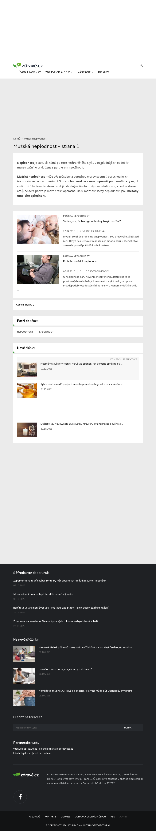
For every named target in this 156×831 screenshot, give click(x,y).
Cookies (65, 816)
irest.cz (37, 753)
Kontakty (50, 816)
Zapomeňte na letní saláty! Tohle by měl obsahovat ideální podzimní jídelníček (59, 580)
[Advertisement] (78, 105)
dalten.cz (48, 753)
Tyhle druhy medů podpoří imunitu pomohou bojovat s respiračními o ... (83, 384)
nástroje (84, 72)
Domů (16, 138)
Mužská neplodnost (35, 138)
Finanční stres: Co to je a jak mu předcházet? (65, 669)
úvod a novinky (29, 72)
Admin (123, 816)
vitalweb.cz (19, 749)
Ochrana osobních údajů (90, 816)
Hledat (128, 727)
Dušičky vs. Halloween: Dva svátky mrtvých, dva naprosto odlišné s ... (82, 424)
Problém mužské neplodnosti (80, 261)
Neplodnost (25, 331)
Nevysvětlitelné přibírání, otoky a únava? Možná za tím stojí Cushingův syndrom (86, 647)
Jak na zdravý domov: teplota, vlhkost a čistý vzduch (44, 594)
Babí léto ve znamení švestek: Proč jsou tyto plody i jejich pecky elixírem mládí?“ (61, 608)
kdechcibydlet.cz (22, 753)
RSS (113, 816)
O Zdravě (34, 816)
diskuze (103, 72)
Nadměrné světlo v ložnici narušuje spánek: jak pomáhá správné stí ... (82, 364)
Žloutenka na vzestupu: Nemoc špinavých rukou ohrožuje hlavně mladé (55, 621)
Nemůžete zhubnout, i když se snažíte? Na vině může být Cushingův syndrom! (85, 691)
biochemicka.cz (47, 749)
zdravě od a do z (58, 72)
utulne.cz (32, 749)
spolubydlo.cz (65, 749)
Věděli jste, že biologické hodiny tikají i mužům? (92, 221)
